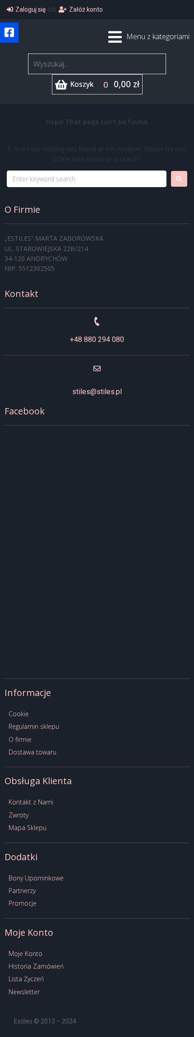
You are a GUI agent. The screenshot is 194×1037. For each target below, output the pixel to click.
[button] (9, 32)
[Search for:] (86, 179)
